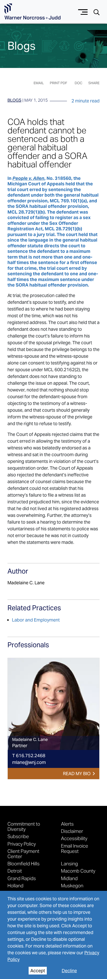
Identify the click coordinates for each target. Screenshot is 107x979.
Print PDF (58, 83)
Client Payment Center (23, 853)
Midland (69, 878)
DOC (78, 83)
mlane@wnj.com (29, 762)
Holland (15, 885)
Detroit (14, 871)
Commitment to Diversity (23, 826)
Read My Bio (77, 773)
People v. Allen (28, 178)
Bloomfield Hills (23, 863)
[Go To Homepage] (32, 11)
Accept (37, 971)
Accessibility (74, 838)
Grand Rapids (21, 878)
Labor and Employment (36, 620)
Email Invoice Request (74, 848)
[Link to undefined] (53, 704)
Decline (69, 971)
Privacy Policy (21, 844)
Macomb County (78, 871)
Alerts (67, 824)
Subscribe (18, 836)
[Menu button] (83, 11)
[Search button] (97, 12)
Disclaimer (72, 831)
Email (39, 83)
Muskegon (72, 885)
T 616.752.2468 (28, 755)
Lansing (69, 863)
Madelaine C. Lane (26, 583)
